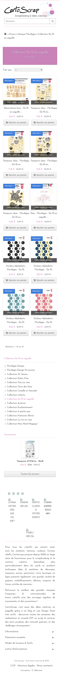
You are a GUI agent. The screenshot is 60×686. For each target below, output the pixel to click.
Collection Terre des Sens (19, 387)
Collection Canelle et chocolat (22, 391)
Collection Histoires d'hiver (20, 416)
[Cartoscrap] (30, 3)
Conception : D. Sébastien (31, 670)
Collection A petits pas (18, 411)
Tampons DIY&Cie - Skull (30, 461)
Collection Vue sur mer (18, 382)
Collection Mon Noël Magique (22, 424)
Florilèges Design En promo (21, 370)
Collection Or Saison (17, 374)
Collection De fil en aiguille (20, 399)
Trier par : (8, 70)
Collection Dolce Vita (17, 378)
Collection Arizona (16, 403)
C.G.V (13, 666)
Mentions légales (26, 666)
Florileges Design (15, 366)
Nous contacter (45, 666)
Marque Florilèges (27, 34)
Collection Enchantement (20, 407)
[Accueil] (5, 34)
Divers (12, 34)
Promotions (10, 435)
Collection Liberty (16, 395)
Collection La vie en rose (19, 420)
